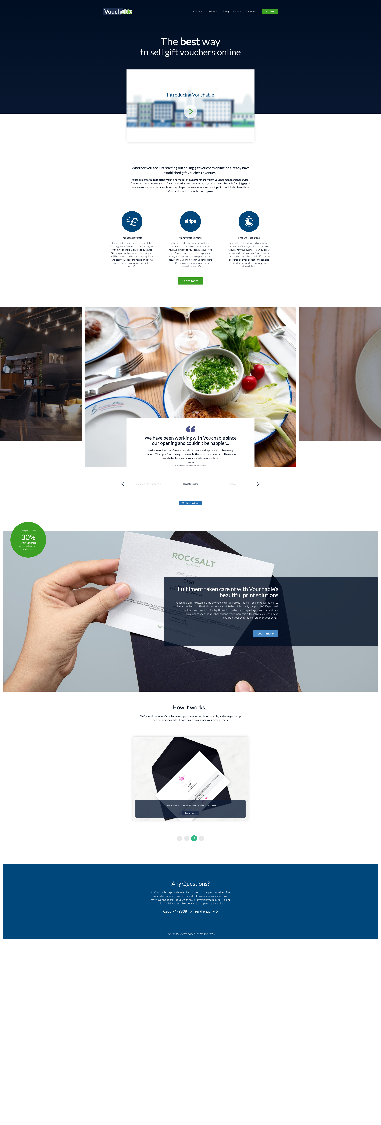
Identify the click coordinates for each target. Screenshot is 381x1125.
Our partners (251, 11)
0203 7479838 (175, 911)
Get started (270, 11)
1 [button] (179, 838)
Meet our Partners (190, 503)
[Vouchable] (117, 11)
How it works (212, 11)
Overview (197, 11)
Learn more (190, 281)
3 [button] (194, 838)
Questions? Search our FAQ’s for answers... (190, 933)
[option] (190, 387)
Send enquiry (204, 911)
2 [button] (187, 838)
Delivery (237, 11)
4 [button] (202, 838)
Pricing (226, 11)
